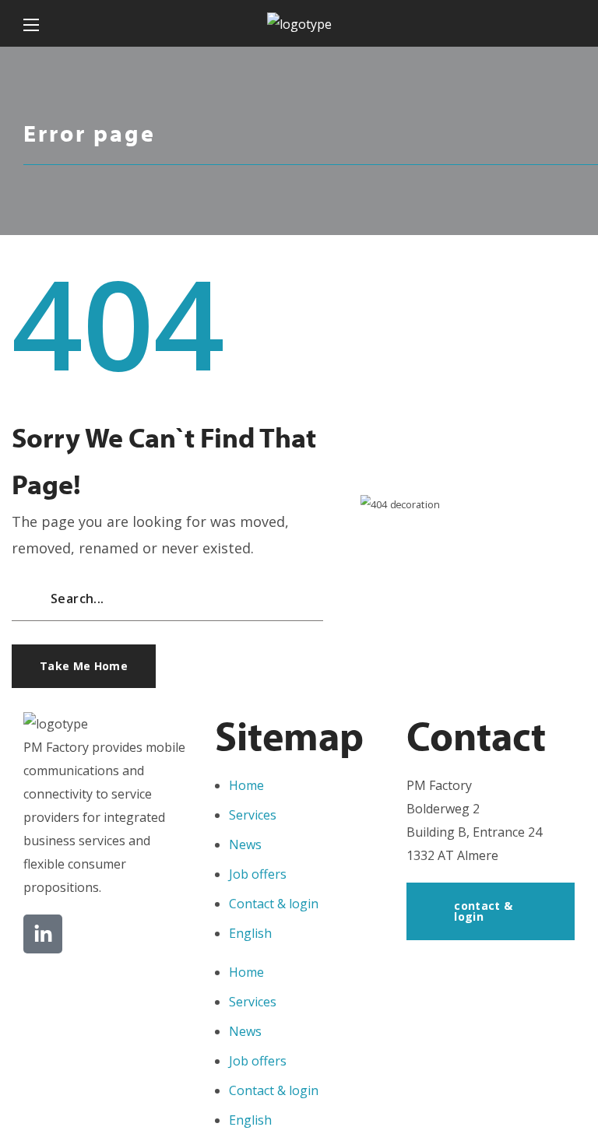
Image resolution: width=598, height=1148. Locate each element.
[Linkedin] (42, 934)
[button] (568, 23)
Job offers (258, 874)
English (250, 933)
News (245, 844)
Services (252, 814)
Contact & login (273, 903)
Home (246, 785)
